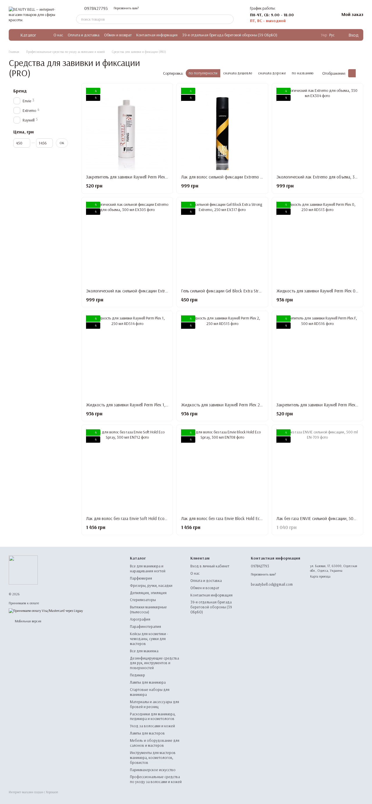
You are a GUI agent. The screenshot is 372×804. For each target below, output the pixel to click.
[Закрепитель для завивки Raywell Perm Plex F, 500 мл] (317, 356)
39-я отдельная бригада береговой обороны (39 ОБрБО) (229, 34)
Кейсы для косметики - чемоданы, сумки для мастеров (149, 638)
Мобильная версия (27, 621)
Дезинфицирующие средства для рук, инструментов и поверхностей (154, 663)
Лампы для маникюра (148, 682)
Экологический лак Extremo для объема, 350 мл (320, 177)
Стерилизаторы (143, 599)
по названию (303, 73)
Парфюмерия (141, 578)
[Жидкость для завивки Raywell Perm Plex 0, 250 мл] (317, 243)
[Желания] (319, 14)
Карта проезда (320, 576)
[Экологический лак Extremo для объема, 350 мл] (317, 129)
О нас (58, 34)
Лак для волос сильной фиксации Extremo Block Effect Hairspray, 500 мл (248, 177)
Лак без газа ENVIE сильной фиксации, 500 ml (318, 518)
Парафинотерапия (145, 626)
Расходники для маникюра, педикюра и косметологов (153, 716)
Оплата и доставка (83, 34)
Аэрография (140, 619)
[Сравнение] (304, 14)
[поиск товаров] (229, 19)
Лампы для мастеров (147, 733)
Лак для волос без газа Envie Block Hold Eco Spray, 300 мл (234, 518)
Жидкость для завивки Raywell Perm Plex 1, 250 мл (132, 405)
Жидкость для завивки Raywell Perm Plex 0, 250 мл (323, 291)
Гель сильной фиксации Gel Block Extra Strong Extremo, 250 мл (238, 291)
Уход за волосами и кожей (152, 725)
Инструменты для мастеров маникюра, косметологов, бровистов (153, 757)
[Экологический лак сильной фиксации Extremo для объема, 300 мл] (127, 243)
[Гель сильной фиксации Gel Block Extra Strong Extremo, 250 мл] (222, 243)
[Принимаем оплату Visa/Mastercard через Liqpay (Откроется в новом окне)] (46, 610)
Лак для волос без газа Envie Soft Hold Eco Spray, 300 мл (138, 518)
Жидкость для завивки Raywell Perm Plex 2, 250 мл (228, 405)
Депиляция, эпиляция (148, 592)
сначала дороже (272, 73)
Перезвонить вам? (126, 8)
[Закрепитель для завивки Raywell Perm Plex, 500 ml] (127, 129)
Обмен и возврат (118, 34)
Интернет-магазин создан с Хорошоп (33, 792)
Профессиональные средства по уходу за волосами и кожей (156, 779)
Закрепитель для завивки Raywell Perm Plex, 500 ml (133, 177)
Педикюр (137, 675)
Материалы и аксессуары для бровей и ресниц (154, 704)
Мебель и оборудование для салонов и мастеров (154, 743)
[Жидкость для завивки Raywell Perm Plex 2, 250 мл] (222, 356)
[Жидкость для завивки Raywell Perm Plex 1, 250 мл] (127, 356)
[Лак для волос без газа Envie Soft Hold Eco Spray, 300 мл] (127, 470)
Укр (324, 35)
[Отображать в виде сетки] (352, 73)
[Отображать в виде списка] (359, 73)
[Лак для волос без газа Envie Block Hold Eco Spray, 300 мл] (222, 470)
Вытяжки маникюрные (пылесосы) (148, 609)
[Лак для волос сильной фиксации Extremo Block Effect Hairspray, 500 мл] (222, 129)
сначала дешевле (237, 73)
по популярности (203, 73)
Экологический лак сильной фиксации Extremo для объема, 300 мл (148, 291)
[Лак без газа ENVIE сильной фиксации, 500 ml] (317, 470)
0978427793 (96, 8)
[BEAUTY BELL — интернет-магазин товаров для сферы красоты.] (23, 569)
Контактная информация (157, 34)
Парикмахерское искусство (153, 769)
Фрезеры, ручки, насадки (151, 585)
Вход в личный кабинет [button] (209, 566)
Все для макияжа (144, 650)
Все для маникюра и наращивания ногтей (147, 568)
